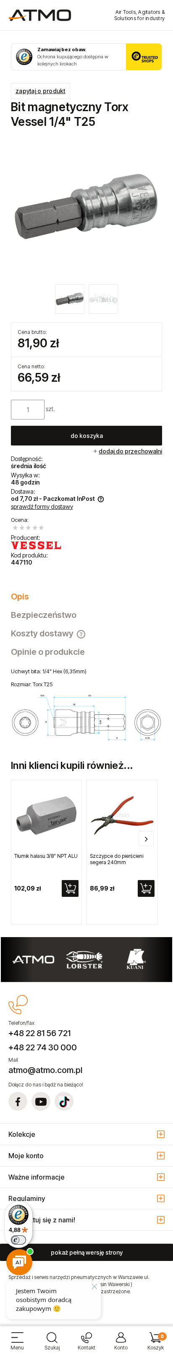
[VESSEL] (36, 545)
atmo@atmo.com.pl (45, 1070)
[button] (17, 1344)
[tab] (86, 596)
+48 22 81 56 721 (39, 1033)
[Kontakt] (86, 1344)
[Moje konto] (121, 1344)
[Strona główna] (39, 15)
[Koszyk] (156, 1344)
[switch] (18, 1240)
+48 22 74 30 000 (42, 1047)
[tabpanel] (86, 704)
